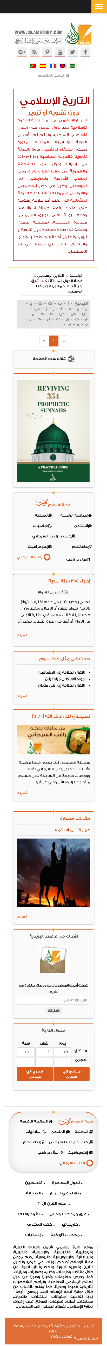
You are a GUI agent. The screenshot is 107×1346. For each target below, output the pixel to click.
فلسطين (34, 1183)
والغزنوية (78, 171)
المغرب (80, 178)
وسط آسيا (51, 171)
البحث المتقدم (51, 76)
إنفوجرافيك (29, 1214)
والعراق (34, 171)
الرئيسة (75, 276)
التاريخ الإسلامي (73, 120)
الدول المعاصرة (66, 1183)
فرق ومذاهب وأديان (68, 1214)
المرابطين (37, 178)
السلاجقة (26, 164)
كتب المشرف (39, 1224)
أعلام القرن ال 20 (52, 1203)
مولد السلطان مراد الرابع (65, 679)
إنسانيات (33, 1235)
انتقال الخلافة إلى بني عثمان (61, 686)
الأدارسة (61, 178)
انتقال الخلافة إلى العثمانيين (61, 673)
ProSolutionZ (64, 1336)
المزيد (22, 635)
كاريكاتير (70, 1224)
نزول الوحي (50, 127)
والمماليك (59, 193)
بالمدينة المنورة (33, 142)
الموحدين (78, 186)
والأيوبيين (78, 193)
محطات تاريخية (65, 1235)
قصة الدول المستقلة (63, 281)
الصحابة (33, 1193)
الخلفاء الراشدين (57, 149)
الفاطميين (27, 186)
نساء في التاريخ (64, 1193)
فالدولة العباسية (56, 156)
